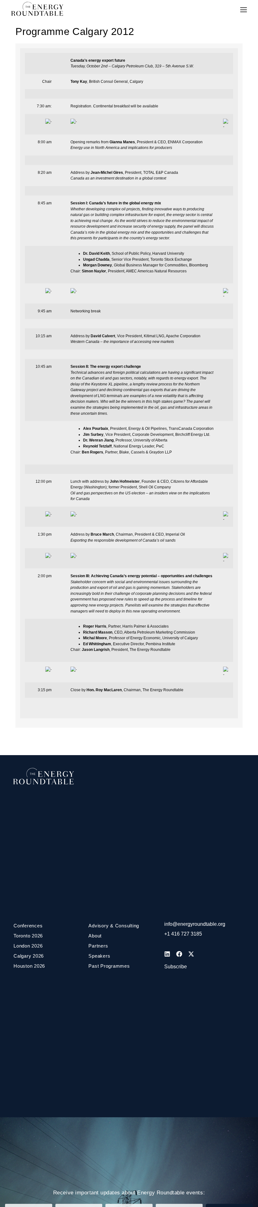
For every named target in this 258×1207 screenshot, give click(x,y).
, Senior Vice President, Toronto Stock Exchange (137, 259)
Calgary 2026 (29, 956)
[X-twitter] (191, 954)
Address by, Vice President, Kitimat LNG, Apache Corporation (135, 336)
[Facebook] (179, 954)
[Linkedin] (167, 954)
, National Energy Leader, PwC (123, 446)
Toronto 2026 (28, 935)
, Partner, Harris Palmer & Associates (126, 626)
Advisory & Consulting (113, 925)
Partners (98, 945)
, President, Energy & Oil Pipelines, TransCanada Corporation (148, 428)
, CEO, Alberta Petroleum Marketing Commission (139, 632)
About (95, 935)
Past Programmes (109, 966)
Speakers (99, 956)
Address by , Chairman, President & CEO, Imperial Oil (127, 534)
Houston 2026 (29, 966)
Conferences (28, 925)
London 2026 (28, 945)
